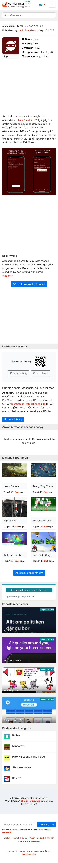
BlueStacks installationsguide (28, 403)
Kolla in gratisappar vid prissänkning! (29, 590)
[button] (42, 4)
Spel (17, 492)
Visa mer (7, 275)
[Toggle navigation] (52, 5)
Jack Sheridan (26, 30)
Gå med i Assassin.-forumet (29, 284)
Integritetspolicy (29, 854)
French (32, 838)
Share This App (14, 419)
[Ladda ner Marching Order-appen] (29, 681)
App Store (41, 373)
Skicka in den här (30, 800)
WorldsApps (35, 841)
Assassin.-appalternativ (29, 572)
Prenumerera (46, 824)
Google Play (19, 373)
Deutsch (40, 838)
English (7, 838)
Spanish (15, 838)
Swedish (50, 838)
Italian (24, 838)
